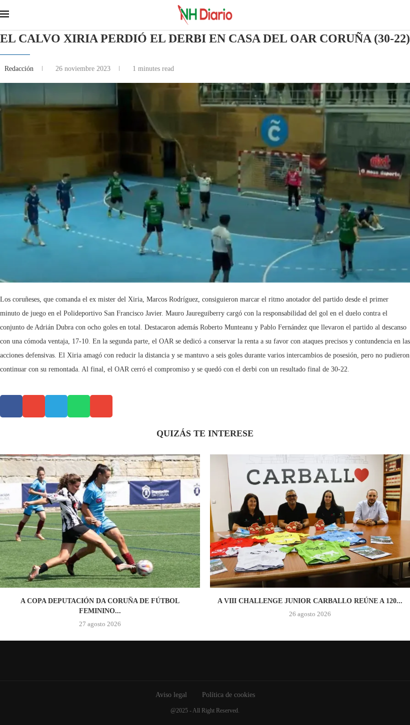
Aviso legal (171, 695)
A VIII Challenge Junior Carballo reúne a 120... (310, 601)
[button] (11, 406)
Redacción (20, 68)
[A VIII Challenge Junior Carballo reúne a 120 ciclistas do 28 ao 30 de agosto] (310, 521)
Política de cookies (228, 695)
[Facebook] (197, 661)
